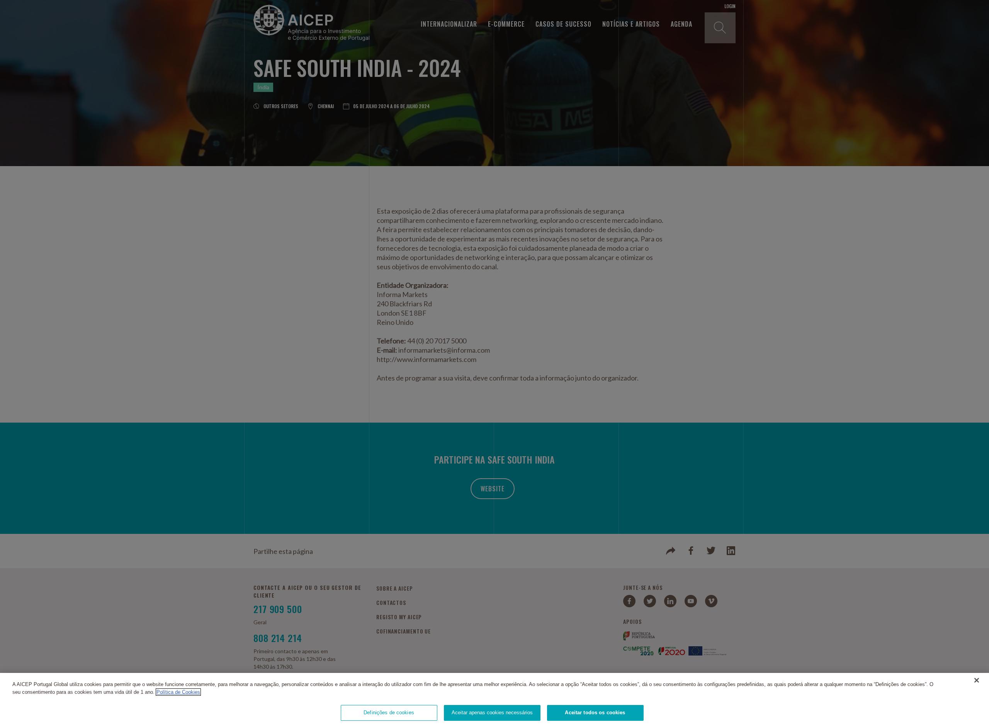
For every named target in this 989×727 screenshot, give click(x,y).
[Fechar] (976, 680)
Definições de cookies (389, 712)
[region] (494, 700)
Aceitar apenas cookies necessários (492, 712)
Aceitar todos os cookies (595, 712)
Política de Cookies (178, 692)
